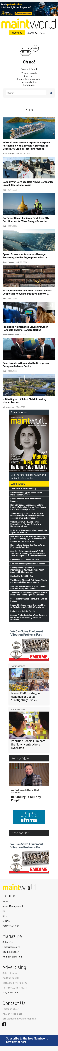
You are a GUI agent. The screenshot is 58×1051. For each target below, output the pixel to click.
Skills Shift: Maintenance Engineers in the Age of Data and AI (28, 531)
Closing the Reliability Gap (21, 576)
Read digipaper (10, 951)
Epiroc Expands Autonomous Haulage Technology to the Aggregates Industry (25, 256)
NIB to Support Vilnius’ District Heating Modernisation (24, 401)
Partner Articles (11, 925)
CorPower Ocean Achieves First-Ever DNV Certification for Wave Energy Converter (26, 219)
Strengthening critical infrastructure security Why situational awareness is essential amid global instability (27, 515)
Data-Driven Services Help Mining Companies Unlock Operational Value (28, 183)
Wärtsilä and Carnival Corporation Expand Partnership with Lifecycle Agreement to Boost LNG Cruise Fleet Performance (26, 145)
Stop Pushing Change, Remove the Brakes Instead (28, 600)
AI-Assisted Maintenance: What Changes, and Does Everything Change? (28, 587)
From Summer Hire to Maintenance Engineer (25, 499)
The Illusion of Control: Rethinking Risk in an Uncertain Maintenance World (28, 581)
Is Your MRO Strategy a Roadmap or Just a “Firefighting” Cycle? (25, 696)
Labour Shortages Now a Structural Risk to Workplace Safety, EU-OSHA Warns (28, 606)
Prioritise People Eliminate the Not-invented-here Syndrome (28, 744)
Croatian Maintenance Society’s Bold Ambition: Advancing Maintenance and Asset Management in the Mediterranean (28, 553)
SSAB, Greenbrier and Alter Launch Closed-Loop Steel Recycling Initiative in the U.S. (27, 292)
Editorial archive (11, 946)
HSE (4, 910)
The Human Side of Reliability (23, 488)
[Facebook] (4, 1024)
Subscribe (17, 33)
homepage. (29, 84)
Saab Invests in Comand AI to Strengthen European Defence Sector (26, 364)
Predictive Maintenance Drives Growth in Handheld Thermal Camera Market (25, 328)
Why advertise (10, 992)
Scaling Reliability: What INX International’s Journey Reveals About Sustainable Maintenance (27, 569)
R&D (4, 915)
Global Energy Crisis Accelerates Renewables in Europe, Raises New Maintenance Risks (25, 524)
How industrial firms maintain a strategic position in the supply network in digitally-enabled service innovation (28, 538)
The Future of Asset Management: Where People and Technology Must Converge (28, 593)
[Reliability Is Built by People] (29, 774)
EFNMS (6, 920)
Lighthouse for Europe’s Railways (24, 560)
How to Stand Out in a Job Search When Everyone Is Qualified (27, 546)
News (5, 901)
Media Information (12, 956)
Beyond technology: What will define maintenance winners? (26, 493)
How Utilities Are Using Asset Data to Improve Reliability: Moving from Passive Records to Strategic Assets (28, 507)
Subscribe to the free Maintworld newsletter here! (27, 1040)
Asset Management (12, 905)
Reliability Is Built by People (22, 611)
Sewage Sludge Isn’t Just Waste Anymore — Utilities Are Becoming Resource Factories (28, 617)
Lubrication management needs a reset (27, 563)
